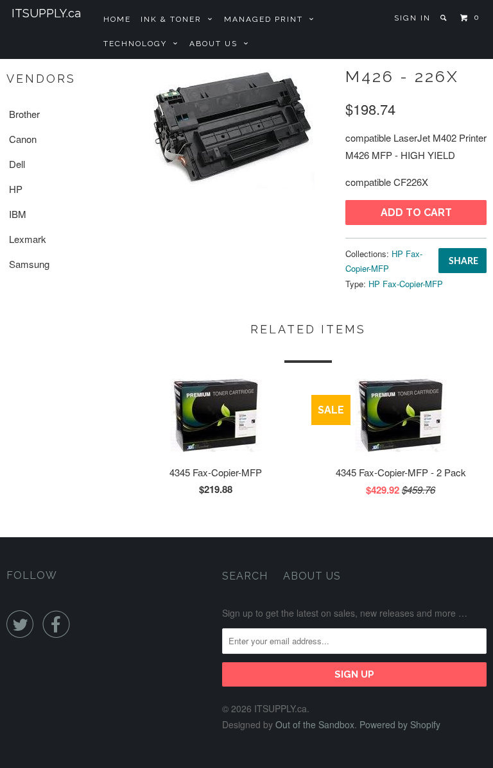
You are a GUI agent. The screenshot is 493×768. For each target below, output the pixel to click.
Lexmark (27, 239)
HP (15, 189)
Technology (138, 43)
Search (245, 576)
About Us (216, 43)
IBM (17, 214)
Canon (23, 139)
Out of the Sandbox (314, 724)
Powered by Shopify (399, 724)
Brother (24, 114)
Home (117, 19)
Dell (17, 164)
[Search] (444, 18)
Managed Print (266, 19)
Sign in (412, 17)
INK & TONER (174, 19)
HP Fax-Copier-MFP (405, 284)
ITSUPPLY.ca (46, 13)
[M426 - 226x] (231, 126)
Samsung (29, 264)
